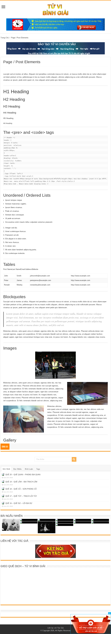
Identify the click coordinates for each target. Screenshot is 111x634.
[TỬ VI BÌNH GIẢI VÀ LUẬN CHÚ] (55, 9)
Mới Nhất (6, 469)
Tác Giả (60, 628)
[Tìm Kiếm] (74, 459)
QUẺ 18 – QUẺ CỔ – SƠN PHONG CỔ (21, 489)
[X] (109, 613)
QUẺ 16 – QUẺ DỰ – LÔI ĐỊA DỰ (18, 503)
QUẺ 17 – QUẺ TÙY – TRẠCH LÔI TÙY (21, 496)
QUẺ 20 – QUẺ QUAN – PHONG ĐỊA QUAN (22, 475)
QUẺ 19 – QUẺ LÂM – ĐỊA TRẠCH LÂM (21, 482)
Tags (38, 469)
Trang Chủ (5, 38)
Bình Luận (29, 469)
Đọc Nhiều (17, 469)
